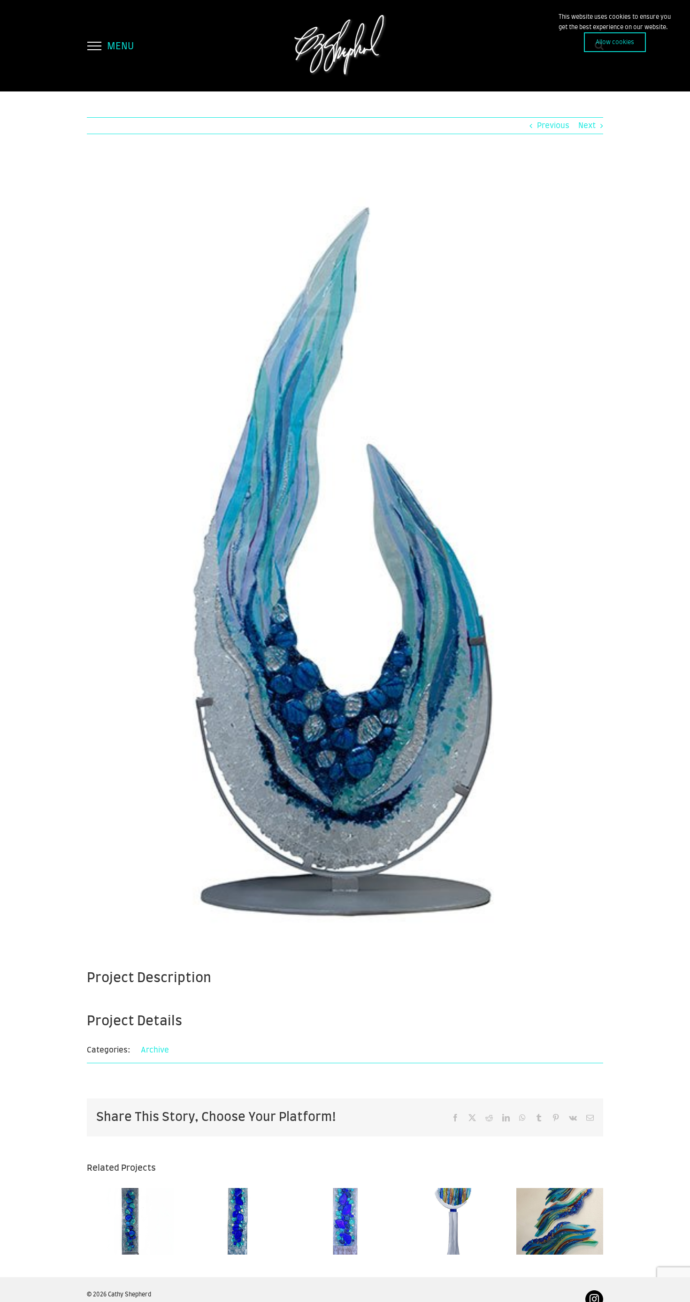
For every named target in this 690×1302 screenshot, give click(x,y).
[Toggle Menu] (94, 46)
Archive (155, 1050)
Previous (553, 125)
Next (587, 125)
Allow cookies (615, 42)
